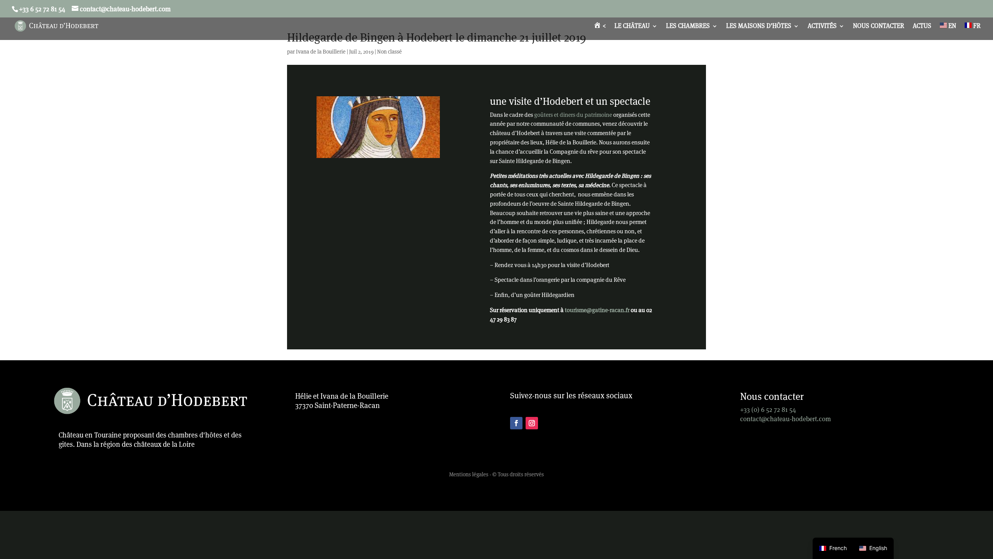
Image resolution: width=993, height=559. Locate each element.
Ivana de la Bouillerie (321, 51)
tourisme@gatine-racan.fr (597, 310)
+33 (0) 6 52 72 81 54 (768, 409)
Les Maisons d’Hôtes (758, 26)
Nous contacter (878, 26)
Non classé (389, 51)
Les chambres (688, 26)
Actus (922, 26)
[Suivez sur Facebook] (516, 423)
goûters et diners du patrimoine (573, 114)
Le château (632, 26)
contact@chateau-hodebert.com (785, 419)
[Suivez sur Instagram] (532, 423)
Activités (822, 26)
